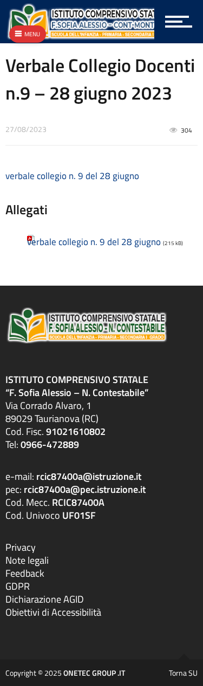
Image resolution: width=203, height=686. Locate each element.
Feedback (24, 573)
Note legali (27, 560)
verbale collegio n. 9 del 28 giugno (72, 176)
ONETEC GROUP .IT (94, 672)
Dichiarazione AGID (44, 599)
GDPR (17, 586)
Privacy (20, 547)
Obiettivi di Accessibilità (53, 612)
